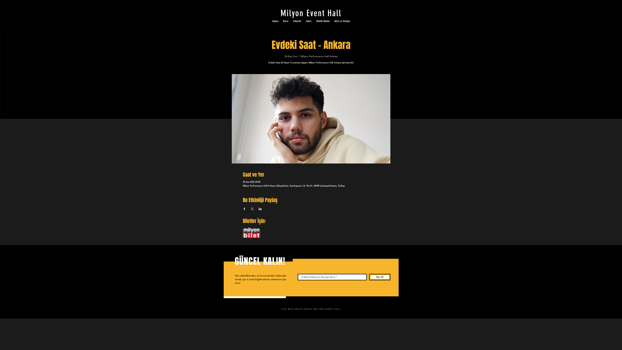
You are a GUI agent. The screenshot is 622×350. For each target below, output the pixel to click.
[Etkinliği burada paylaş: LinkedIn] (260, 209)
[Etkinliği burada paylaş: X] (252, 209)
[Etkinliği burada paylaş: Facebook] (244, 209)
